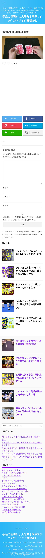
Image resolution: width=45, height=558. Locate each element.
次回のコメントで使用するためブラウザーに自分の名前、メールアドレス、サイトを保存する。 (22, 218)
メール (6, 196)
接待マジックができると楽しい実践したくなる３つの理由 (29, 321)
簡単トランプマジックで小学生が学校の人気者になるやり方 (29, 411)
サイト (5, 205)
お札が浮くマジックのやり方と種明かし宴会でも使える (29, 360)
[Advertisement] (22, 89)
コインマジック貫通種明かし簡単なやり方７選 (22, 454)
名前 (5, 188)
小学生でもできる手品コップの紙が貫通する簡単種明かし (29, 304)
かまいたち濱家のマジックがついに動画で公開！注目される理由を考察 (29, 270)
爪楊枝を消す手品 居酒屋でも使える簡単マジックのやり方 (29, 377)
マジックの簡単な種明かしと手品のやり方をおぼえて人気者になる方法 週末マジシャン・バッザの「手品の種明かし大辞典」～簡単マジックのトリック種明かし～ (22, 546)
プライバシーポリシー (22, 528)
